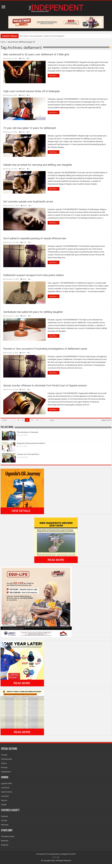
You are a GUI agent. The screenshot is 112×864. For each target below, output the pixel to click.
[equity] (36, 602)
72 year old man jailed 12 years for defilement (29, 128)
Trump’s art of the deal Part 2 (28, 454)
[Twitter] (58, 857)
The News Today (7, 836)
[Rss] (53, 857)
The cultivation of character (27, 432)
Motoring (4, 825)
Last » (52, 420)
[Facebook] (56, 857)
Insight (3, 805)
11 (32, 420)
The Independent (52, 854)
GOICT (73, 854)
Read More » (53, 76)
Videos (4, 763)
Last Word (5, 788)
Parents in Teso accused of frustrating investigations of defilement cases (45, 348)
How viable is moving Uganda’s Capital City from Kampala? (42, 36)
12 (37, 420)
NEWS (23, 58)
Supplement (6, 772)
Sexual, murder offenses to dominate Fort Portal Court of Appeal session (45, 385)
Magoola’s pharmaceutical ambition (31, 443)
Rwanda (4, 767)
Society (4, 820)
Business (4, 841)
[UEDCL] (22, 663)
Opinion (4, 800)
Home (3, 42)
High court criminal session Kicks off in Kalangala (31, 91)
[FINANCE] (22, 712)
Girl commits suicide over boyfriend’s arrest (28, 201)
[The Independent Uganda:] (56, 7)
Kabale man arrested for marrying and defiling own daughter (37, 164)
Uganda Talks (6, 783)
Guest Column (6, 792)
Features (4, 816)
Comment (5, 796)
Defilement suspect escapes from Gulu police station (33, 275)
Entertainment (6, 759)
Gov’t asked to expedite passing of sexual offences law (34, 238)
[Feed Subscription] (110, 47)
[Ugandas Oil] (22, 491)
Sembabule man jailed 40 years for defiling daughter (33, 311)
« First (4, 420)
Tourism (4, 755)
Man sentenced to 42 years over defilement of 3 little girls (36, 54)
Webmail (4, 845)
